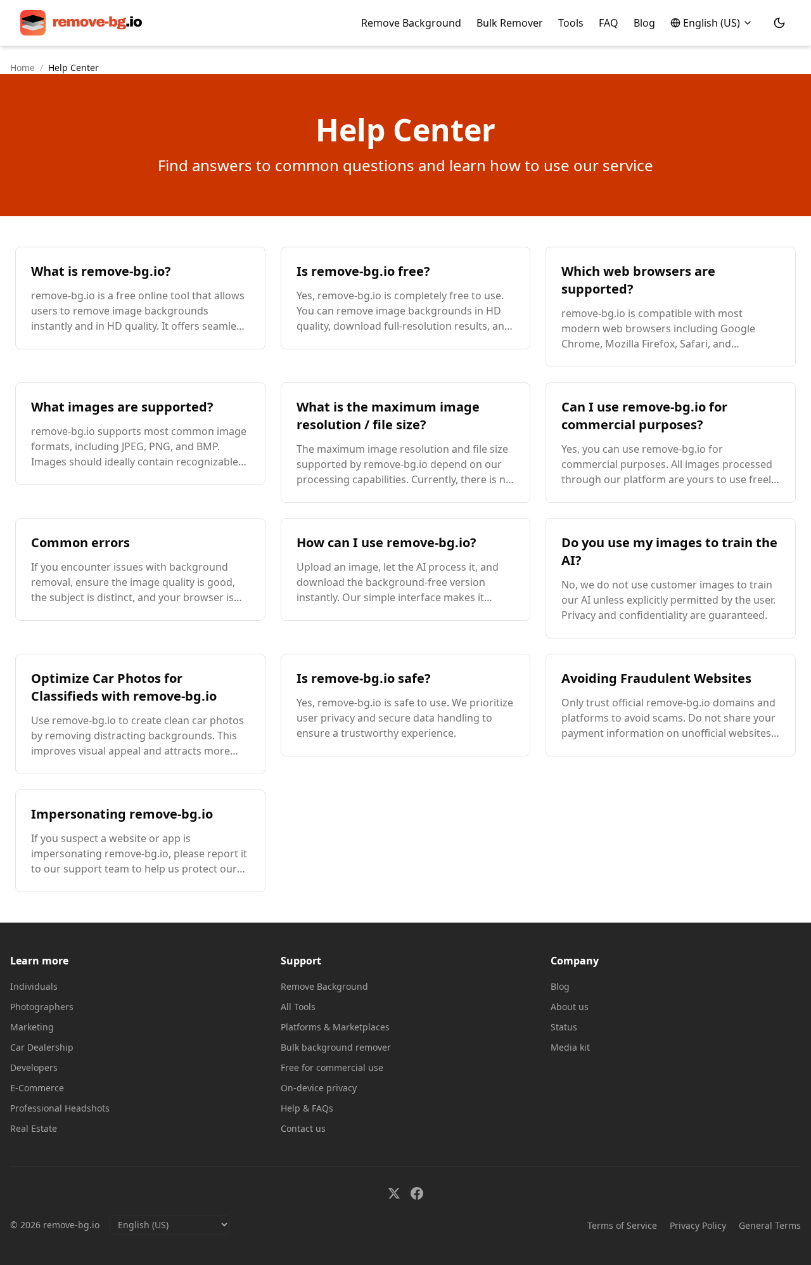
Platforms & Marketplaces (335, 1027)
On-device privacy (319, 1088)
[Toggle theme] (779, 22)
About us (570, 1007)
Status (564, 1027)
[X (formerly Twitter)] (394, 1193)
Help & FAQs (307, 1108)
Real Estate (33, 1128)
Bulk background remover (336, 1047)
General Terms (770, 1225)
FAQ (608, 23)
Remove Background (411, 23)
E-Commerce (37, 1088)
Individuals (34, 986)
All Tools (298, 1007)
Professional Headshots (60, 1108)
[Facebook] (417, 1193)
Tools (571, 23)
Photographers (41, 1007)
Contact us (303, 1128)
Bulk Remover (509, 23)
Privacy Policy (698, 1225)
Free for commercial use (332, 1067)
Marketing (32, 1027)
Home (22, 68)
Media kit (570, 1047)
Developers (34, 1067)
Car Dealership (41, 1047)
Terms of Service (622, 1225)
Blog (644, 23)
